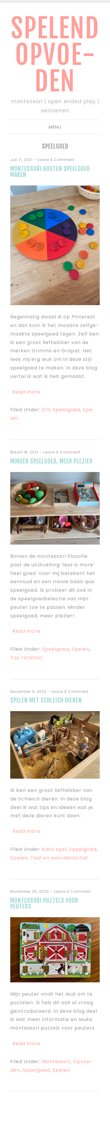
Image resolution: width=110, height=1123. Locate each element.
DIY (46, 409)
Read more (26, 392)
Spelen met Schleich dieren (46, 700)
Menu (55, 127)
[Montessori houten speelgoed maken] (55, 303)
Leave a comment (56, 159)
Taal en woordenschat (59, 857)
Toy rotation (26, 657)
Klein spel (54, 849)
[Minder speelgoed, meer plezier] (55, 543)
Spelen (80, 649)
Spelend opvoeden (55, 54)
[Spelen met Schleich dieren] (55, 777)
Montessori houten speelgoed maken (50, 171)
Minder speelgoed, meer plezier (51, 461)
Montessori (56, 1061)
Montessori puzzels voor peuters (44, 903)
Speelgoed (66, 409)
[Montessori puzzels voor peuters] (55, 980)
